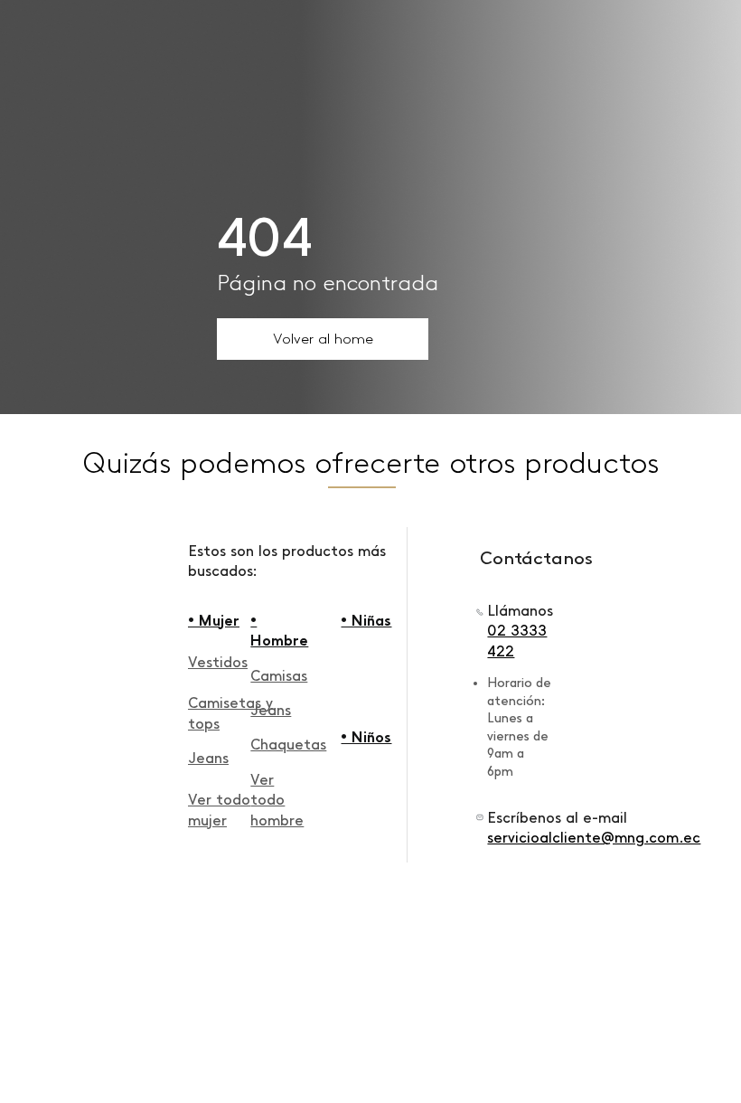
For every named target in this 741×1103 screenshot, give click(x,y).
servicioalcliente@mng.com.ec (593, 837)
